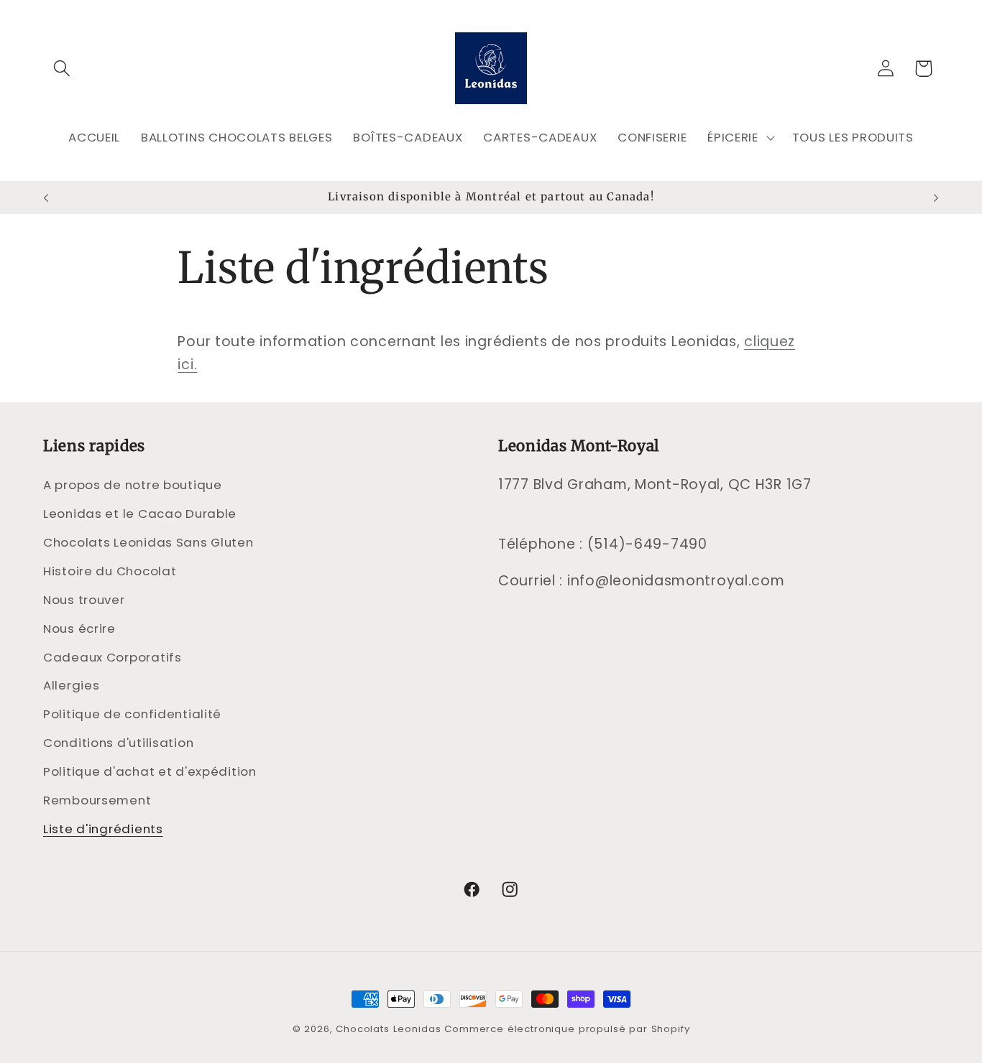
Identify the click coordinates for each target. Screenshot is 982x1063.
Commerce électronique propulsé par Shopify (566, 1029)
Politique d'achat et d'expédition (150, 771)
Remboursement (97, 800)
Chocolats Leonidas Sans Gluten (148, 542)
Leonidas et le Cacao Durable (140, 513)
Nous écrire (79, 628)
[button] (62, 69)
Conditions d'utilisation (118, 742)
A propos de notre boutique (132, 484)
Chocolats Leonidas (388, 1029)
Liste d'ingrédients (103, 828)
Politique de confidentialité (132, 714)
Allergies (71, 685)
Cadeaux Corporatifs (112, 657)
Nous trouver (84, 599)
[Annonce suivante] (936, 197)
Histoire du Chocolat (109, 571)
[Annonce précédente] (46, 197)
